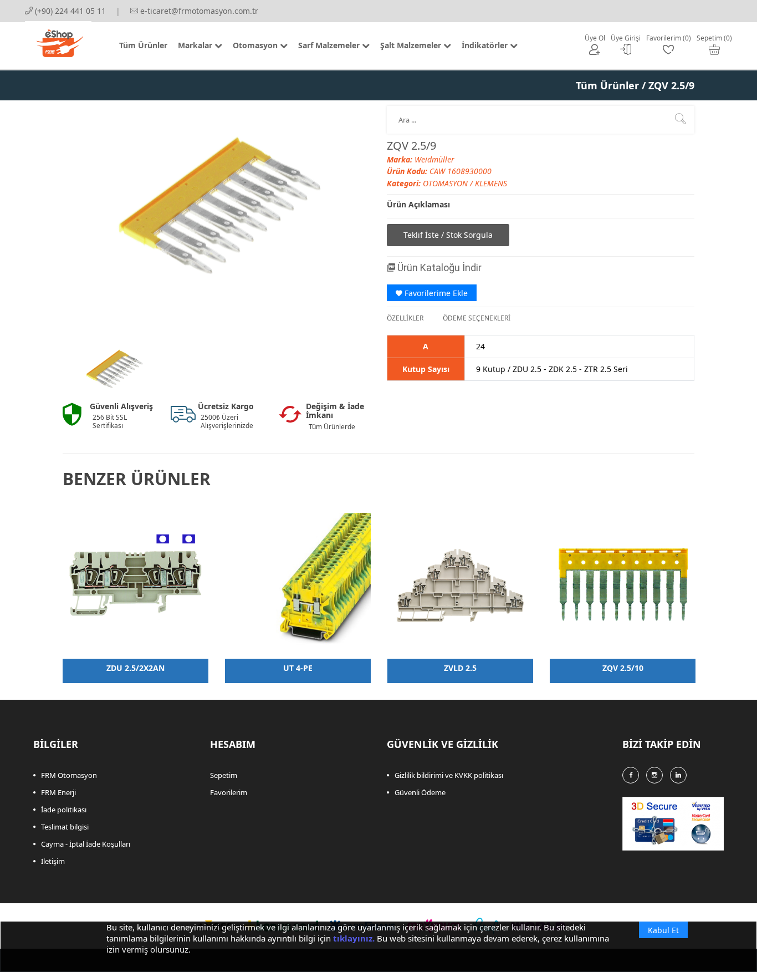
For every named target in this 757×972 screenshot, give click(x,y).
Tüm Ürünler (607, 85)
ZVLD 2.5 (460, 668)
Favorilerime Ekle (435, 293)
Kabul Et (663, 930)
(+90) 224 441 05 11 (69, 11)
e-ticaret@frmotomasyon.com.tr (198, 11)
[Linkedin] (678, 775)
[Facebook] (630, 775)
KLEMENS (491, 183)
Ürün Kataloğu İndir (438, 267)
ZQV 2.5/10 (622, 668)
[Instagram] (654, 775)
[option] (113, 370)
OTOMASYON (446, 183)
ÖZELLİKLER (405, 318)
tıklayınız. (354, 938)
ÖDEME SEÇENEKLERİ (476, 318)
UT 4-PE (298, 668)
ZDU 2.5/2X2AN (135, 668)
